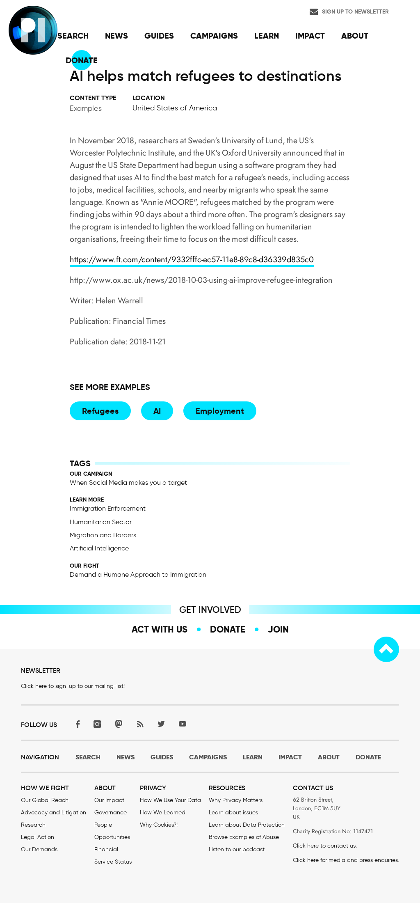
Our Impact (109, 800)
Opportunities (112, 837)
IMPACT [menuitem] (310, 35)
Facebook (76, 724)
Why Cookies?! (159, 824)
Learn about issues (233, 812)
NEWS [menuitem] (116, 35)
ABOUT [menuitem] (354, 35)
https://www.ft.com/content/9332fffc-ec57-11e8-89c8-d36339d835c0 (192, 260)
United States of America (174, 107)
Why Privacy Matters (235, 800)
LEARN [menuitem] (266, 35)
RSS (140, 724)
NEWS (125, 757)
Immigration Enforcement (108, 508)
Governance (110, 812)
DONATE (368, 757)
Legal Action (37, 837)
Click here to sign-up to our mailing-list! (73, 686)
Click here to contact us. (325, 845)
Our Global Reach (44, 800)
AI (157, 411)
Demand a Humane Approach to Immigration (138, 574)
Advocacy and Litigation (53, 812)
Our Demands (39, 849)
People (103, 824)
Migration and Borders (103, 535)
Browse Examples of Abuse (244, 837)
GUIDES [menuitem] (159, 35)
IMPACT (290, 757)
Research (33, 824)
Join (278, 629)
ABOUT (329, 757)
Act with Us (159, 629)
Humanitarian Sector (101, 522)
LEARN (252, 757)
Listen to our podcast (237, 849)
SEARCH (87, 757)
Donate (227, 629)
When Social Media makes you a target (128, 482)
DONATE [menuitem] (82, 60)
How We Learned (162, 812)
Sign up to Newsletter (355, 11)
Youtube (182, 724)
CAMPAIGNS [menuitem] (214, 35)
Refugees (100, 411)
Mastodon (118, 724)
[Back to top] (386, 649)
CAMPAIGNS (208, 757)
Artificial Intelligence (99, 548)
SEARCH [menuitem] (73, 35)
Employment (220, 411)
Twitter (161, 724)
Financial (106, 849)
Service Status (113, 861)
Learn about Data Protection (247, 824)
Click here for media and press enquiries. (346, 860)
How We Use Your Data (170, 800)
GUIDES (162, 757)
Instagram (97, 724)
